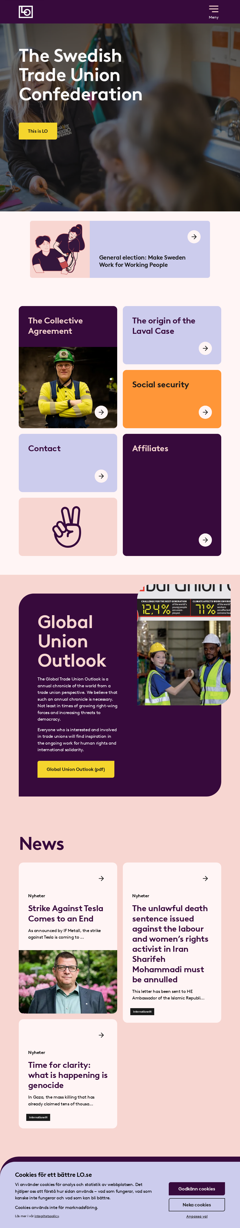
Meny (214, 17)
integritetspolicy (46, 1216)
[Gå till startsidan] (26, 12)
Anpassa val (197, 1216)
